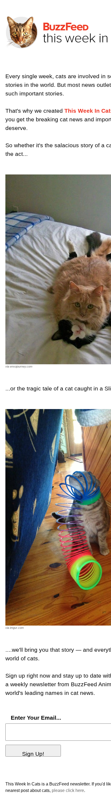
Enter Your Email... (36, 718)
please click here (68, 790)
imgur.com (17, 627)
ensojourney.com (21, 366)
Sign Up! (33, 754)
